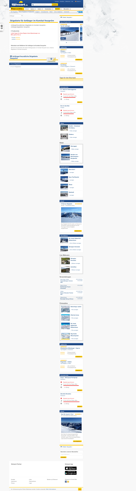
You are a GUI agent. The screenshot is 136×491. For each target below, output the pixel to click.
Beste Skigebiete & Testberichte (26, 11)
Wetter (51, 11)
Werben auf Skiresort (52, 479)
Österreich (62, 91)
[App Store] (71, 470)
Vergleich (37, 11)
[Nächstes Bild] (81, 34)
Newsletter (62, 1)
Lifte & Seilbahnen (58, 11)
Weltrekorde (67, 1)
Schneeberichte (44, 11)
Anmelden (63, 457)
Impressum (14, 481)
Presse (13, 483)
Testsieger (57, 1)
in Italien (69, 52)
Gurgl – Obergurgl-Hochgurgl (68, 377)
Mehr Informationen (51, 489)
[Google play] (71, 474)
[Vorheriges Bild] (61, 34)
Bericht (79, 102)
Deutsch (78, 1)
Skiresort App (69, 464)
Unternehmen (32, 481)
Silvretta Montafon (65, 394)
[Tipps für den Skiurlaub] (79, 12)
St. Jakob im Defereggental (68, 89)
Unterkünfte (66, 11)
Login (30, 483)
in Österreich (72, 66)
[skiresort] (20, 3)
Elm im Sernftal (64, 106)
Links (30, 479)
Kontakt (13, 479)
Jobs (72, 1)
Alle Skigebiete (14, 11)
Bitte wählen (66, 8)
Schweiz (62, 107)
